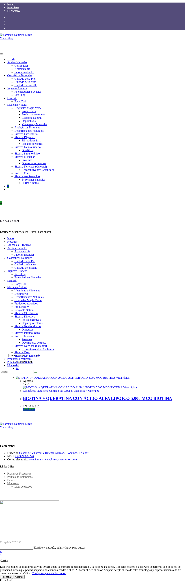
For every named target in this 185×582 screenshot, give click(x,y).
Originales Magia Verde (28, 107)
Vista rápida (122, 377)
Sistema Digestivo (24, 137)
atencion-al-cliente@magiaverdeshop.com (53, 459)
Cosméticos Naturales (19, 75)
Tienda (11, 59)
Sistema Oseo (22, 173)
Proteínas (27, 160)
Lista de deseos (23, 486)
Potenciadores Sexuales (27, 91)
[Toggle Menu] (1, 53)
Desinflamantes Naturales (29, 130)
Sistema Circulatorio (26, 134)
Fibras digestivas (31, 140)
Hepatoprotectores (32, 143)
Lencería (12, 98)
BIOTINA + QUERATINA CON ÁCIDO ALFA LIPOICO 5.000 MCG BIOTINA (97, 398)
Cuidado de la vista (25, 81)
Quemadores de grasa (34, 163)
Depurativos (29, 120)
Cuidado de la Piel (24, 78)
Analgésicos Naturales (27, 127)
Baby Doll (20, 101)
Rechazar (6, 576)
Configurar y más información (49, 573)
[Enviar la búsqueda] (35, 372)
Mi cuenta (13, 10)
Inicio (10, 4)
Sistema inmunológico (27, 153)
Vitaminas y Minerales (34, 124)
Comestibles (21, 65)
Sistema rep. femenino (27, 176)
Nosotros (13, 7)
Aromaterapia (22, 68)
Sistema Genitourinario (27, 147)
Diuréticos (27, 150)
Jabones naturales (24, 72)
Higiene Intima (30, 182)
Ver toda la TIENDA (19, 244)
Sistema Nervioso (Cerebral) (30, 166)
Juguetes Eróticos (17, 88)
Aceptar (19, 576)
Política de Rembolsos (20, 362)
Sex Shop (19, 94)
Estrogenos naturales (33, 179)
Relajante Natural (32, 117)
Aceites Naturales (17, 62)
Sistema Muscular (24, 156)
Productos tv (29, 111)
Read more (29, 409)
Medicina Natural (17, 104)
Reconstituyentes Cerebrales (38, 169)
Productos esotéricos (33, 114)
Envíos (11, 480)
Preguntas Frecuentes (19, 358)
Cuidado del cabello (25, 85)
